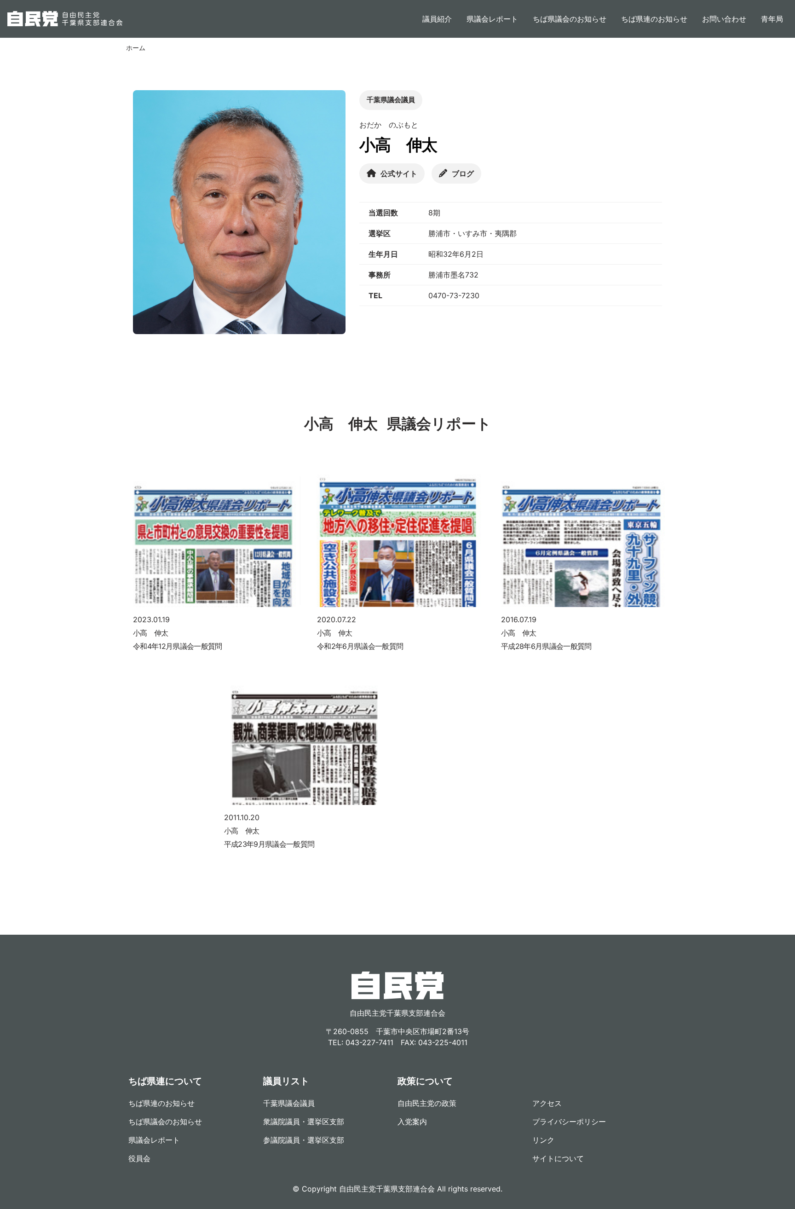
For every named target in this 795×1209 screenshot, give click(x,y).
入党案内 (412, 1121)
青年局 (772, 18)
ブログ (463, 173)
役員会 (139, 1158)
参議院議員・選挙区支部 (303, 1140)
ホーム (135, 48)
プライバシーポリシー (569, 1121)
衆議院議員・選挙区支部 (303, 1121)
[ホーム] (65, 19)
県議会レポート (492, 18)
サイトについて (558, 1158)
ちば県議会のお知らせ (569, 18)
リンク (543, 1140)
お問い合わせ (724, 18)
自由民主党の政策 (427, 1103)
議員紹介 (437, 18)
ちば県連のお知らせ (654, 18)
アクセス (547, 1103)
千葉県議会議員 (289, 1103)
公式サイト (398, 173)
